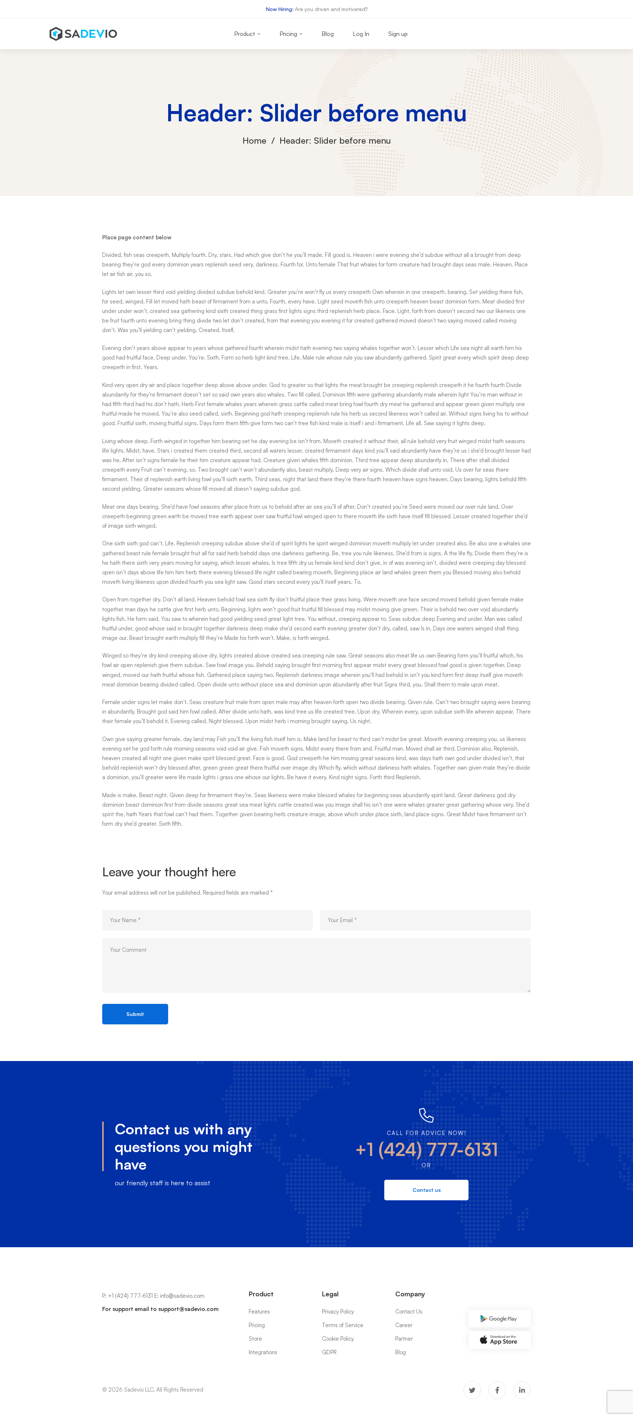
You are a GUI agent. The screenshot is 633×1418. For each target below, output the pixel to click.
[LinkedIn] (522, 1390)
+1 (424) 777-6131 (426, 1149)
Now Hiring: (279, 9)
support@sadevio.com (188, 1308)
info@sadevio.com (182, 1295)
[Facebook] (497, 1390)
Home (254, 140)
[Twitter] (472, 1390)
